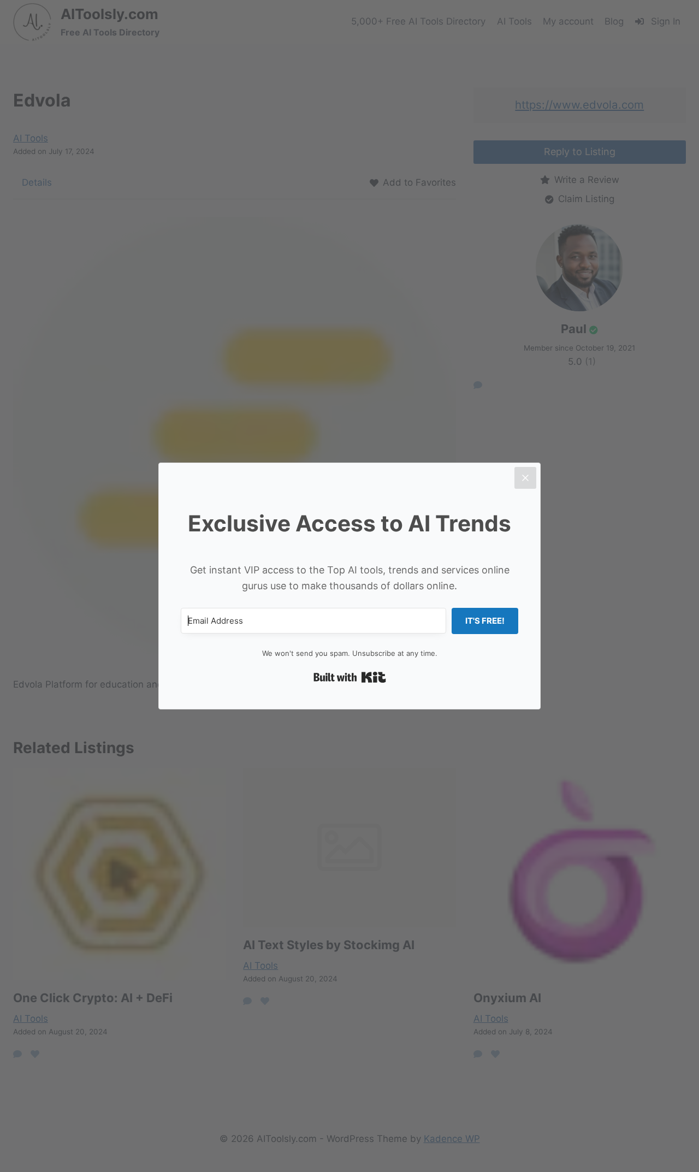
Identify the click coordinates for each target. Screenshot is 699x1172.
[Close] (525, 478)
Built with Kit (349, 677)
